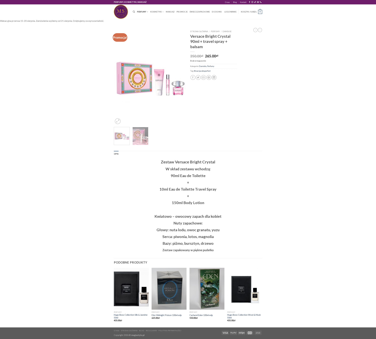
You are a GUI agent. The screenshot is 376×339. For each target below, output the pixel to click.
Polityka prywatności (169, 330)
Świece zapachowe (200, 12)
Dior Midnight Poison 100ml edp (167, 315)
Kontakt (243, 2)
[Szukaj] (134, 12)
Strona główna (199, 31)
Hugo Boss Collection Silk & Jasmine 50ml (130, 316)
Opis (116, 154)
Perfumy (141, 12)
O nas (227, 2)
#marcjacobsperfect (202, 71)
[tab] (116, 154)
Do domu (217, 12)
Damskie (227, 31)
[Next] (180, 76)
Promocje (182, 12)
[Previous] (119, 76)
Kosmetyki (156, 12)
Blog (235, 2)
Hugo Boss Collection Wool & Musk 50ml (244, 316)
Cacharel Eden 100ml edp (201, 315)
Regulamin (151, 330)
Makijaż (170, 12)
